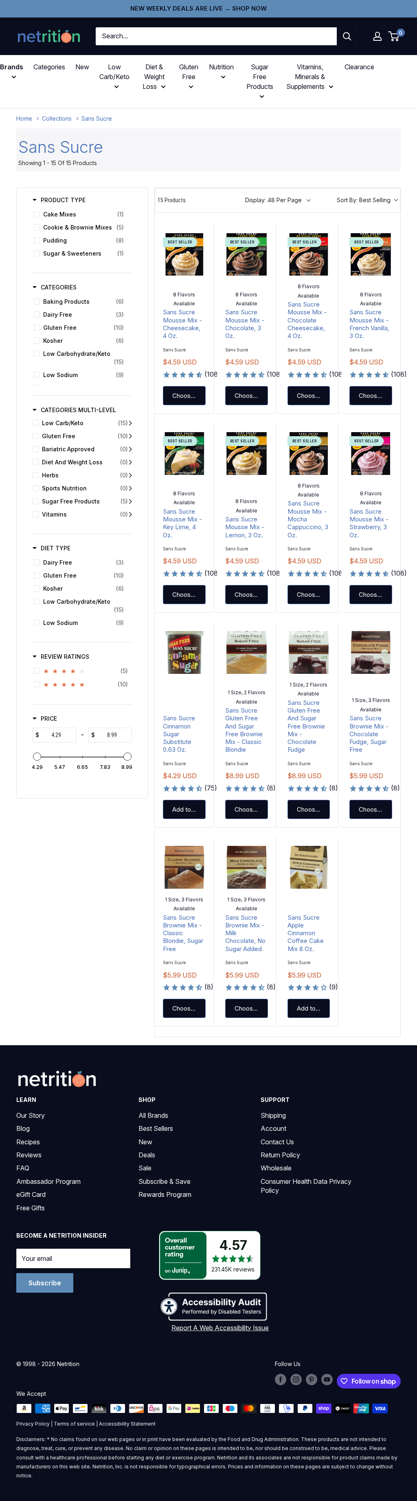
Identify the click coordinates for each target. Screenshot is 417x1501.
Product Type (63, 199)
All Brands (153, 1115)
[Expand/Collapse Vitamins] (130, 514)
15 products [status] (172, 200)
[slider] (37, 757)
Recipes (28, 1142)
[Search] (347, 36)
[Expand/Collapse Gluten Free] (130, 436)
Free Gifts (30, 1208)
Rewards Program (164, 1194)
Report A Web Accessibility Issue (220, 1328)
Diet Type (55, 548)
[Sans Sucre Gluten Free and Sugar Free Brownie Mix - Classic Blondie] (246, 652)
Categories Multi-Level (78, 409)
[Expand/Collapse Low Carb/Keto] (130, 423)
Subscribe (45, 1283)
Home (24, 118)
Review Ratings (65, 656)
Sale (144, 1168)
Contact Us (277, 1142)
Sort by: (364, 199)
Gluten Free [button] (188, 72)
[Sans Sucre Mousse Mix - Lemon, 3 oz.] (246, 453)
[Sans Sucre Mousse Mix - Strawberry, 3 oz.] (370, 453)
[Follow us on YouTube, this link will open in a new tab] (327, 1379)
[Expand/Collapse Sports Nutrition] (130, 488)
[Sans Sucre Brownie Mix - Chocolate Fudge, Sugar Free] (370, 652)
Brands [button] (11, 67)
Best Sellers (155, 1128)
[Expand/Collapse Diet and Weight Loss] (130, 462)
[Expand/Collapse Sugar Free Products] (130, 501)
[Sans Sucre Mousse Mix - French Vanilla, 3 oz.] (370, 254)
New (82, 67)
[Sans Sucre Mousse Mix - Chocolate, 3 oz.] (246, 254)
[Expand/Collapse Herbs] (130, 475)
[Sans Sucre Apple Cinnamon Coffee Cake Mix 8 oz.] (309, 867)
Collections (57, 118)
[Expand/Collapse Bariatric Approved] (130, 449)
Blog (23, 1128)
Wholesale (276, 1168)
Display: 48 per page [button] (273, 199)
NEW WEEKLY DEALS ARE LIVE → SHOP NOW (198, 8)
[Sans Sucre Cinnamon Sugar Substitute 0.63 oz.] (184, 652)
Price (49, 718)
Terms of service (74, 1424)
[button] (377, 36)
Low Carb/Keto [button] (114, 72)
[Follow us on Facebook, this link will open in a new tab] (280, 1379)
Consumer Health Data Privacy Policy (306, 1185)
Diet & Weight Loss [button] (154, 77)
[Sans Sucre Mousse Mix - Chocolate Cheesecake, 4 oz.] (309, 254)
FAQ (22, 1168)
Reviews (29, 1155)
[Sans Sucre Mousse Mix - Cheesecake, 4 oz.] (184, 254)
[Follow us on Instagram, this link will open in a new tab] (296, 1379)
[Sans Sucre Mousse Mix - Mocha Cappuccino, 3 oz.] (309, 453)
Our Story (30, 1115)
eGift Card (31, 1194)
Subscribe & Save (164, 1181)
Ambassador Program (48, 1181)
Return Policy (280, 1155)
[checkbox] (81, 214)
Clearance (359, 67)
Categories (49, 67)
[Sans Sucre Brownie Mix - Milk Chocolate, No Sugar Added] (246, 867)
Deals (146, 1155)
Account (273, 1128)
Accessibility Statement (127, 1424)
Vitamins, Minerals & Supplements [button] (305, 77)
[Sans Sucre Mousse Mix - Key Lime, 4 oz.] (184, 453)
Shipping (273, 1115)
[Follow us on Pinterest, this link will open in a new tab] (311, 1379)
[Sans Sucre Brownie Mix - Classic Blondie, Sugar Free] (184, 867)
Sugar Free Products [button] (259, 77)
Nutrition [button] (221, 67)
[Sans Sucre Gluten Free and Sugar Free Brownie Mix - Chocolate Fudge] (309, 652)
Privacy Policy (33, 1424)
